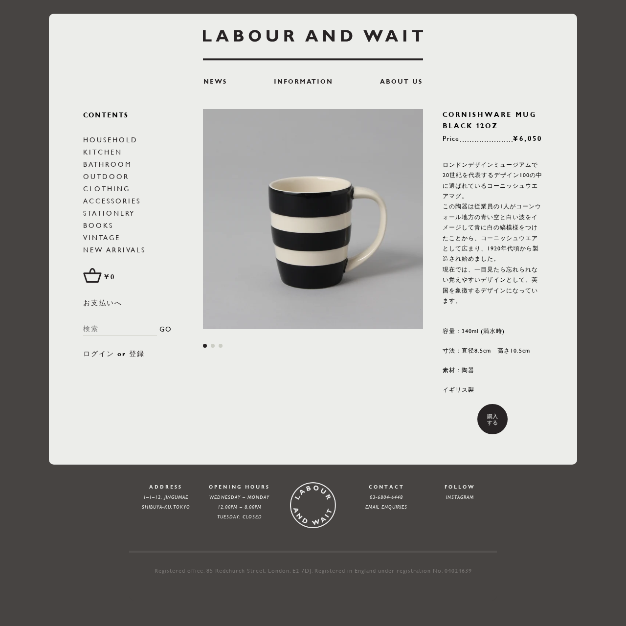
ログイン (98, 354)
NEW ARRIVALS (114, 249)
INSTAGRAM (460, 497)
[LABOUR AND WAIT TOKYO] (313, 45)
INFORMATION (303, 81)
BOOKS (98, 225)
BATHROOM (107, 163)
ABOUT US (401, 81)
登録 (137, 354)
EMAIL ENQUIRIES (386, 507)
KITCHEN (102, 151)
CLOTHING (106, 188)
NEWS (215, 81)
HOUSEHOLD (110, 139)
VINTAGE (101, 237)
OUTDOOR (106, 176)
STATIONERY (109, 212)
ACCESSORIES (112, 200)
